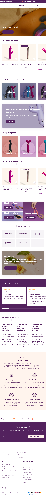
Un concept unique (22, 452)
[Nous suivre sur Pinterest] (6, 488)
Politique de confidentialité (9, 470)
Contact (4, 452)
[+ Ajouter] (16, 59)
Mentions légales (6, 464)
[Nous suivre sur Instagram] (3, 488)
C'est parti (10, 121)
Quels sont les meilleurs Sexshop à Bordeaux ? (37, 327)
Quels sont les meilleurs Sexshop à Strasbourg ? (22, 327)
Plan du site (20, 457)
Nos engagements (11, 268)
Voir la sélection (8, 32)
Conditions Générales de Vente (8, 467)
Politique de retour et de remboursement (8, 476)
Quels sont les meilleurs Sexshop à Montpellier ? (7, 327)
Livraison (4, 450)
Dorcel (21, 62)
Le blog (19, 454)
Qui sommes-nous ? (22, 450)
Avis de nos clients (6, 454)
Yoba (3, 62)
